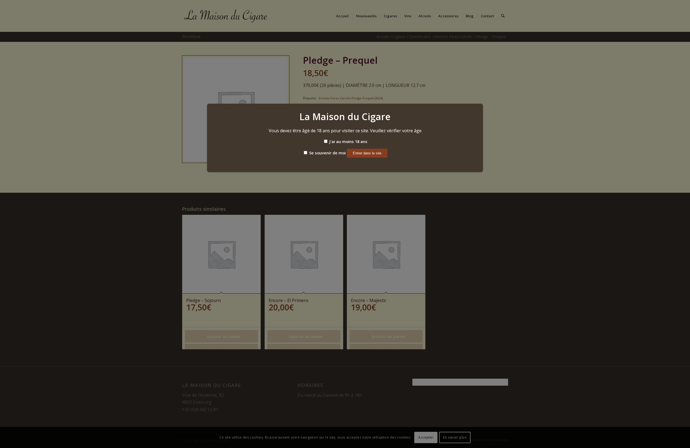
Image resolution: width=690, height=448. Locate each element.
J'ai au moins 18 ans (347, 141)
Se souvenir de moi (327, 152)
